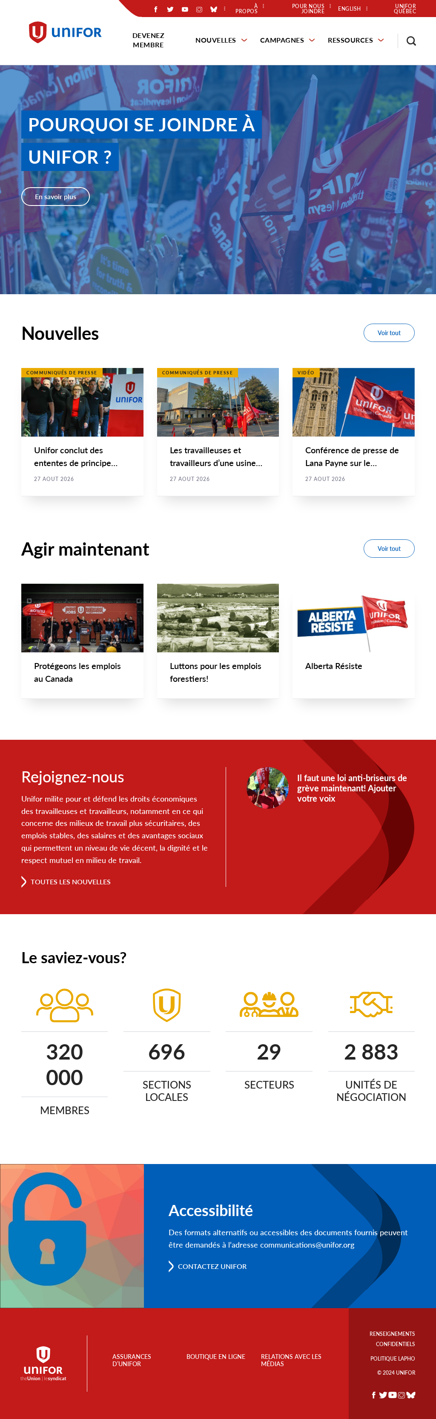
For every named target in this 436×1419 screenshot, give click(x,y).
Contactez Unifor (212, 1266)
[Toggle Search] (407, 41)
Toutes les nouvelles (71, 881)
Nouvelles (215, 40)
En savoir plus (55, 196)
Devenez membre (148, 40)
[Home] (69, 32)
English (349, 9)
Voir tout (389, 332)
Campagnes (282, 40)
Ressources (350, 40)
